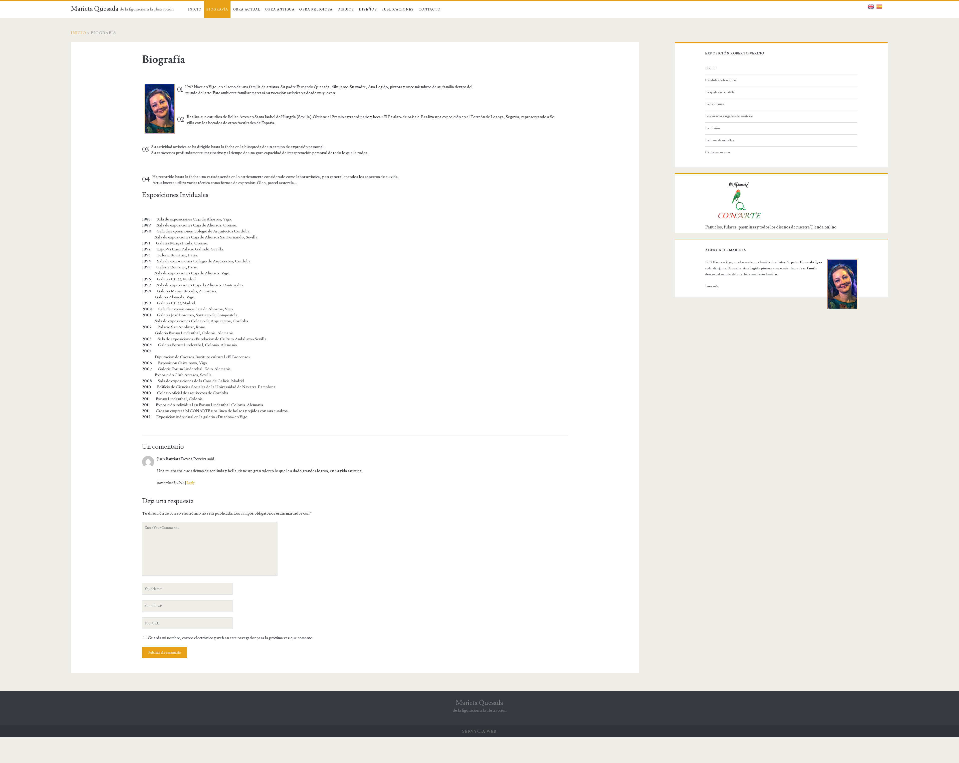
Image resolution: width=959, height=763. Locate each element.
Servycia (473, 731)
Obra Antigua (279, 9)
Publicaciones (398, 9)
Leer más (712, 286)
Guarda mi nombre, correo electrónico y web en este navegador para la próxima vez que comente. (230, 637)
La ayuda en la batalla (719, 92)
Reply (191, 483)
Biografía (217, 9)
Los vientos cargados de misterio (729, 116)
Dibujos (345, 9)
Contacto (430, 9)
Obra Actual (246, 9)
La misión (712, 128)
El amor (711, 68)
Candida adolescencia (720, 80)
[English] (871, 5)
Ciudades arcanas (717, 152)
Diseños (368, 9)
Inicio (195, 9)
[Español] (879, 5)
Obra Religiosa (315, 9)
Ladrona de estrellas (719, 140)
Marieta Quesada (94, 8)
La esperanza (714, 104)
